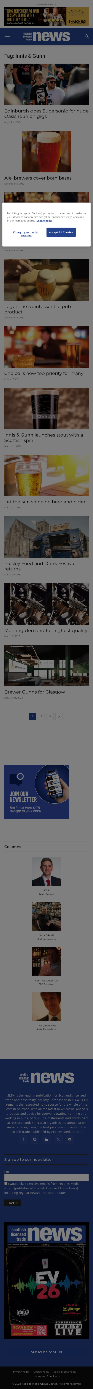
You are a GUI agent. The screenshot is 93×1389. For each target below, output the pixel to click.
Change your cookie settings (26, 233)
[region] (46, 225)
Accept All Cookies (61, 232)
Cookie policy (44, 220)
